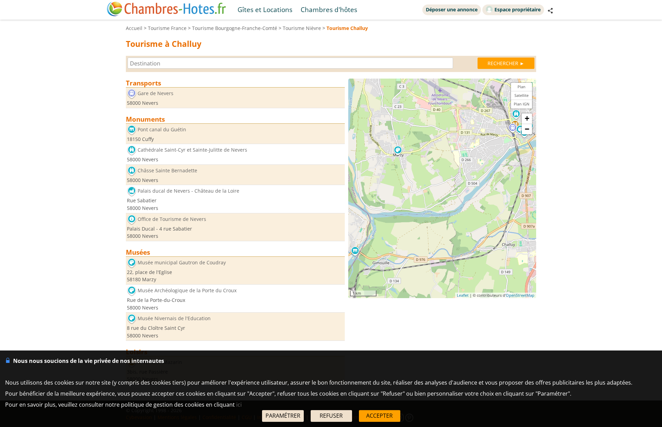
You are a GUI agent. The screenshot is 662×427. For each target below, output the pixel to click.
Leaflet (463, 295)
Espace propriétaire (517, 9)
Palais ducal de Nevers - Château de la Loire (188, 191)
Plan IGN (521, 103)
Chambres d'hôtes (329, 9)
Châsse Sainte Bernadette (167, 170)
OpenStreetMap (520, 295)
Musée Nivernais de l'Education (174, 318)
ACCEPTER (379, 415)
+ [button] (527, 118)
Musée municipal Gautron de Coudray (182, 262)
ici (239, 404)
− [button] (527, 129)
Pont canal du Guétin (162, 129)
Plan (521, 86)
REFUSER (331, 415)
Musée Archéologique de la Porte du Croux (187, 290)
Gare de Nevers (155, 93)
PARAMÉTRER (282, 415)
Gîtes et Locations (265, 9)
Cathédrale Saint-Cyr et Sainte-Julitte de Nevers (192, 150)
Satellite (521, 95)
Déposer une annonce (452, 9)
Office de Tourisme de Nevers (172, 219)
